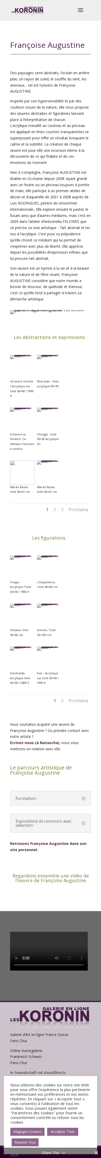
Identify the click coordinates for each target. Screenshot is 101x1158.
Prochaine (78, 509)
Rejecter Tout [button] (25, 1142)
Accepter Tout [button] (63, 1131)
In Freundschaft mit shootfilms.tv (38, 1072)
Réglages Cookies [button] (27, 1131)
